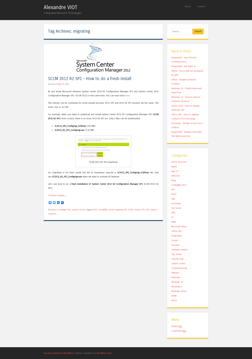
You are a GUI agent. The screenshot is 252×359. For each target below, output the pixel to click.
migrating (119, 209)
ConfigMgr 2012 (64, 209)
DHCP (173, 194)
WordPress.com (104, 353)
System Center (78, 209)
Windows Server (179, 291)
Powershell (176, 235)
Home (187, 6)
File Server (176, 208)
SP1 (143, 209)
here (127, 95)
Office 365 (176, 231)
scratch (137, 209)
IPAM (173, 222)
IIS (172, 217)
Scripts (174, 240)
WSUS (174, 300)
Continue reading (57, 195)
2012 (95, 209)
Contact (201, 6)
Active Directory (179, 162)
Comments (178, 331)
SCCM (130, 209)
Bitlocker (175, 175)
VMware (175, 272)
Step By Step (177, 259)
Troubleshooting (179, 268)
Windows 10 (177, 282)
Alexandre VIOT (60, 7)
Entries (176, 326)
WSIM (173, 296)
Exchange (176, 203)
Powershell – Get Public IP (183, 66)
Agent (174, 166)
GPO (173, 212)
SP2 (147, 209)
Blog (173, 180)
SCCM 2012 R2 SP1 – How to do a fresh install (89, 78)
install (111, 209)
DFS (173, 189)
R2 (125, 209)
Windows (175, 277)
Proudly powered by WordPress (58, 353)
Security (175, 245)
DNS (173, 199)
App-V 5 (175, 171)
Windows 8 (176, 286)
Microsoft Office (179, 226)
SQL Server (176, 254)
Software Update (179, 249)
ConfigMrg (102, 209)
